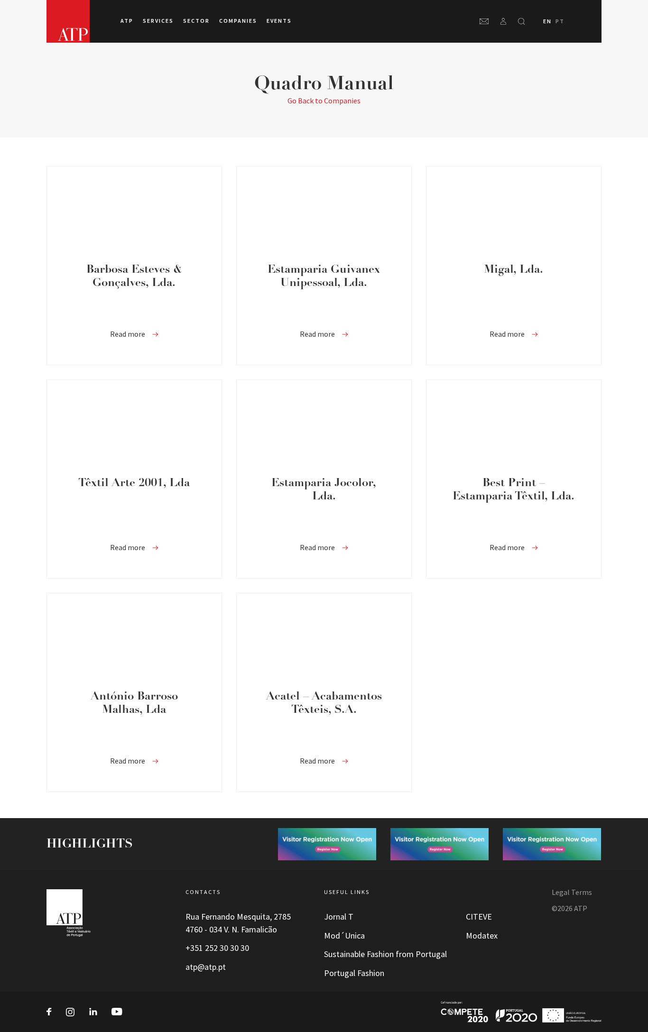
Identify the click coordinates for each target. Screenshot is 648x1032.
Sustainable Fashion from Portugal (385, 954)
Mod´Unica (344, 935)
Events (279, 21)
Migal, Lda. (513, 270)
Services (158, 21)
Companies (238, 21)
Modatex (482, 935)
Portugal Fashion (354, 973)
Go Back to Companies (324, 101)
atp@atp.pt (205, 967)
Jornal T (338, 916)
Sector (196, 21)
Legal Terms (572, 892)
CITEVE (479, 916)
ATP (126, 21)
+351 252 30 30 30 (217, 948)
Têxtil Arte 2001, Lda (134, 483)
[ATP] (68, 21)
